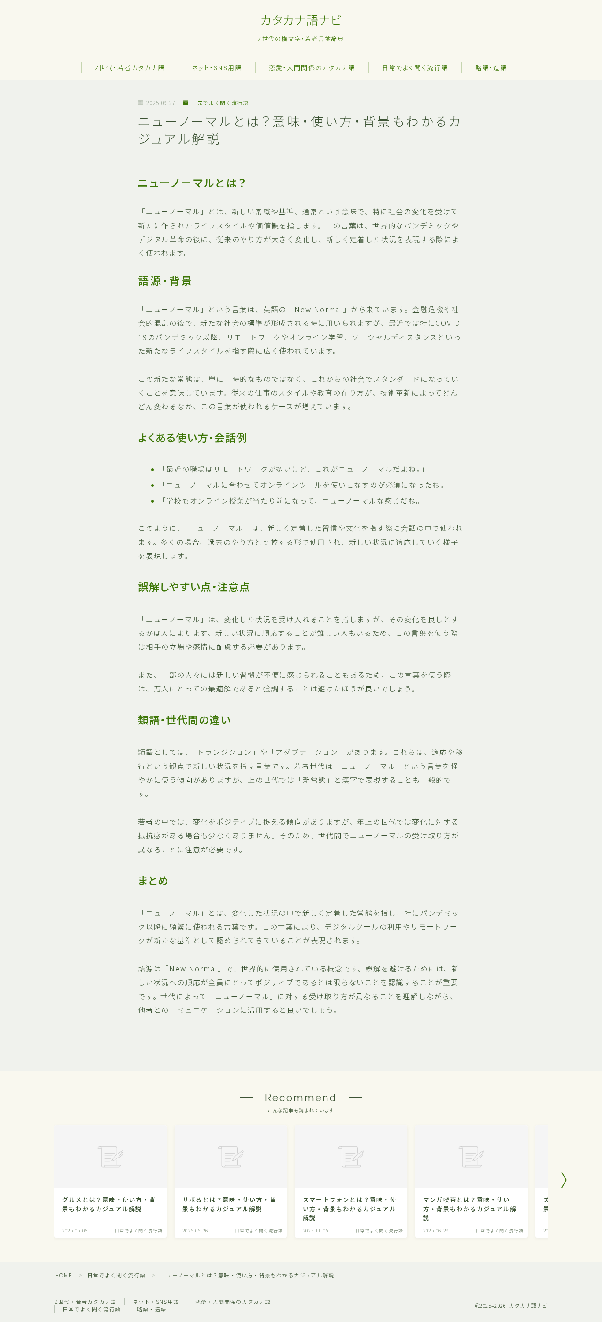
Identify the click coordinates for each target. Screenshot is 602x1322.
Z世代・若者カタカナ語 (130, 68)
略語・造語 (491, 68)
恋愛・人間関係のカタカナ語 (312, 68)
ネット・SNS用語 (217, 68)
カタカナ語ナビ (301, 20)
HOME (63, 1275)
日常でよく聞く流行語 (415, 68)
